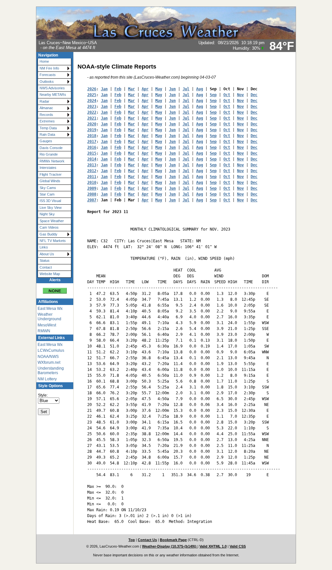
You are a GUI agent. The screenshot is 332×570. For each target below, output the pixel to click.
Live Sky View (51, 207)
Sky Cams (48, 188)
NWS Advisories (52, 88)
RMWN (44, 331)
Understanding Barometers (51, 370)
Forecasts (48, 75)
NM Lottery (47, 379)
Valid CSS (238, 546)
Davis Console (51, 148)
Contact (46, 267)
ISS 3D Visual (50, 201)
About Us (47, 254)
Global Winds (50, 181)
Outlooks (47, 81)
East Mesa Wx (50, 308)
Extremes (47, 121)
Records (46, 115)
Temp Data (48, 128)
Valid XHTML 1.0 (213, 546)
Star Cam (47, 194)
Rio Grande (49, 154)
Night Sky (47, 214)
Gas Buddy (48, 234)
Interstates (48, 168)
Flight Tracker (51, 174)
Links (44, 247)
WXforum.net (49, 362)
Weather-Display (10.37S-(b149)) (169, 546)
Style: (43, 395)
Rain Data (47, 134)
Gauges (46, 141)
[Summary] (54, 288)
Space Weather (52, 221)
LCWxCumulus (51, 350)
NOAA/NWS (48, 356)
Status (45, 260)
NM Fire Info (49, 68)
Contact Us (147, 540)
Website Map (50, 274)
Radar (44, 101)
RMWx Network (52, 161)
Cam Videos (49, 227)
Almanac (46, 108)
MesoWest (47, 325)
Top (131, 540)
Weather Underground (49, 316)
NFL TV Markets (53, 241)
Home (44, 61)
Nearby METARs (53, 94)
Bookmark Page (173, 540)
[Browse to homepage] (166, 38)
